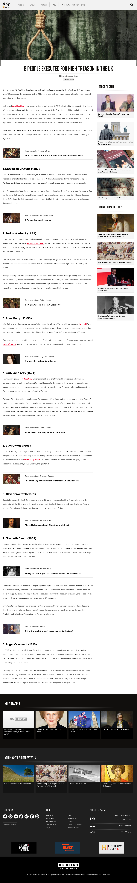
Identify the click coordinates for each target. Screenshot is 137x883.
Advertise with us (52, 822)
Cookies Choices (10, 825)
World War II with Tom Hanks (73, 5)
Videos (44, 5)
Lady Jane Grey (25, 379)
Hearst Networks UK (40, 875)
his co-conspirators (32, 460)
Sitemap (71, 822)
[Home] (6, 5)
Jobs (69, 816)
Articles (21, 5)
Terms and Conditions (102, 875)
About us (49, 816)
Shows (32, 5)
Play (54, 5)
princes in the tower (35, 243)
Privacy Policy (72, 819)
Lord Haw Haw (18, 106)
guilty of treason (9, 344)
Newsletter (50, 819)
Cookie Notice (51, 825)
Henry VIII (83, 324)
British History (69, 80)
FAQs (48, 828)
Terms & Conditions (75, 825)
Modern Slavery (73, 828)
